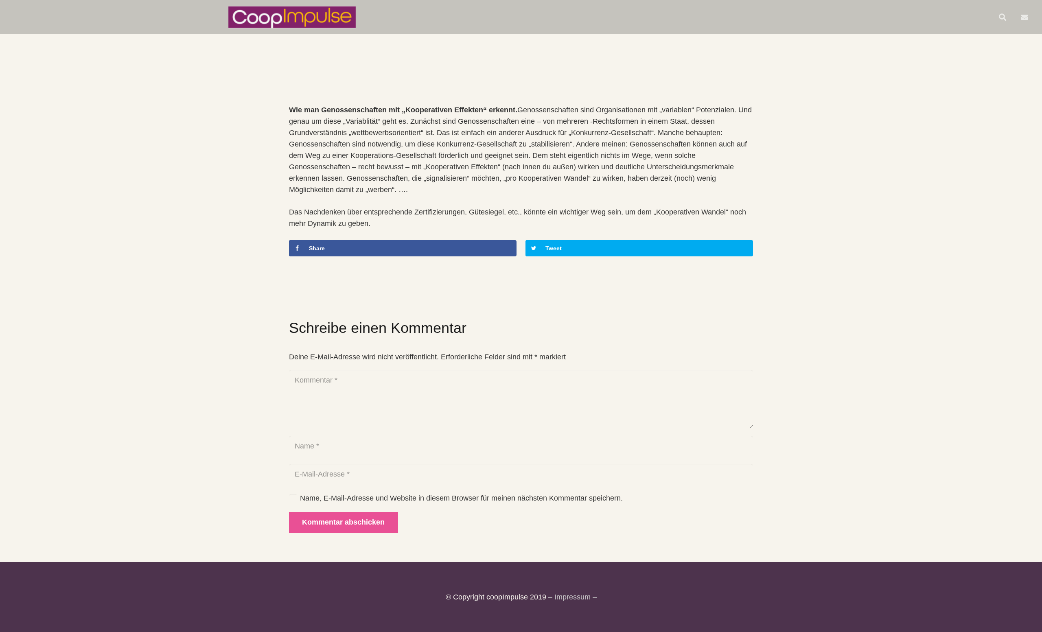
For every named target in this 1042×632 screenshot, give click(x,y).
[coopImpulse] (292, 17)
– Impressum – (572, 597)
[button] (1002, 17)
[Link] (1026, 17)
